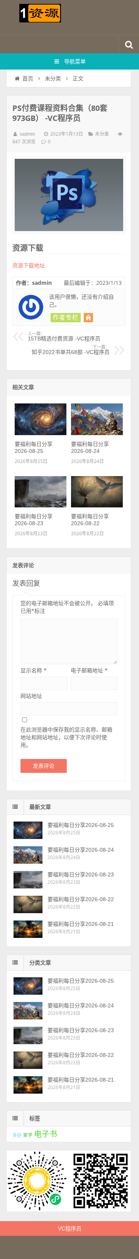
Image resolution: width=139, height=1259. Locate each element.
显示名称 (33, 670)
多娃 (17, 1135)
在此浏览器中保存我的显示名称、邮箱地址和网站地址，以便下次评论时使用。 (66, 737)
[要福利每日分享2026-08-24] (97, 433)
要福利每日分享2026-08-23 (80, 874)
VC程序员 (69, 1228)
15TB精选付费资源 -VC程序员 (64, 337)
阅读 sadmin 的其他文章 (66, 317)
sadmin (27, 134)
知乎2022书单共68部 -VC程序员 (71, 350)
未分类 (53, 78)
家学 (27, 1135)
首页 (27, 78)
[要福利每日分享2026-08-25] (40, 433)
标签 (34, 1118)
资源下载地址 (28, 265)
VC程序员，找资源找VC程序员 (69, 17)
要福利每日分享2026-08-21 (80, 924)
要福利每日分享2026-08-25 (80, 825)
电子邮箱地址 (89, 670)
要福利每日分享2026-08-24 (80, 850)
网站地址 (31, 695)
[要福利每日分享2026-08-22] (97, 505)
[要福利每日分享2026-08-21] (28, 929)
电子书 (45, 1134)
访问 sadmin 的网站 (88, 317)
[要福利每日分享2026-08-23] (40, 505)
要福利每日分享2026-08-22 (80, 899)
